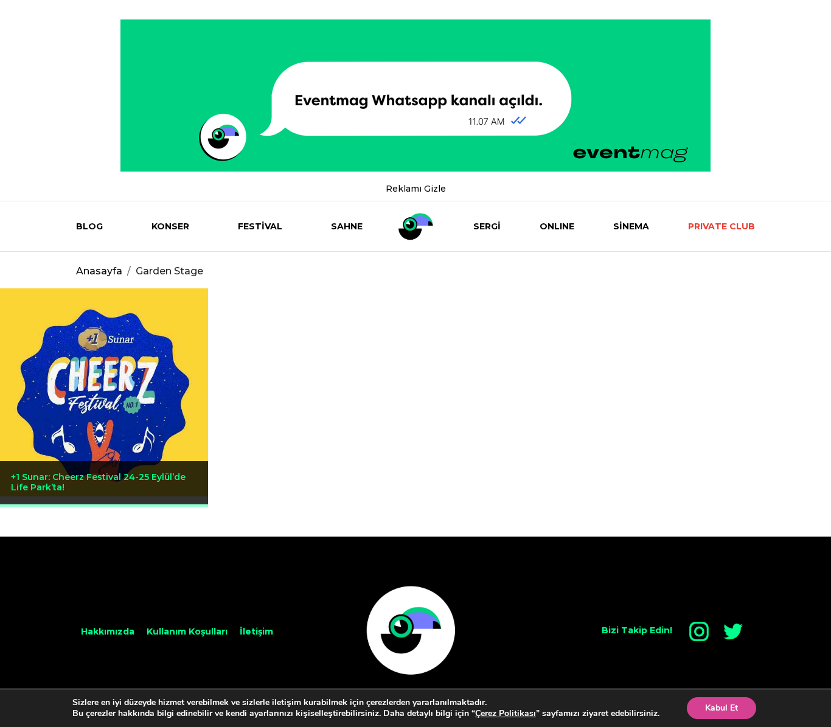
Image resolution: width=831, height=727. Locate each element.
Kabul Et (721, 708)
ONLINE (557, 226)
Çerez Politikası (505, 713)
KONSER (170, 226)
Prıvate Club (721, 226)
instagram (699, 631)
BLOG (89, 226)
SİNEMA (631, 226)
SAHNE (347, 226)
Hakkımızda (107, 631)
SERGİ (487, 226)
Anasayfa (99, 271)
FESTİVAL (260, 226)
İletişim (256, 631)
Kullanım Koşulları (187, 631)
